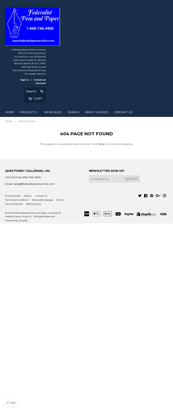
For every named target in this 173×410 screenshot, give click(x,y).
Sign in (24, 80)
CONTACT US (123, 112)
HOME (9, 112)
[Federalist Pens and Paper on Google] (158, 196)
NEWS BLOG (53, 112)
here (101, 144)
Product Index (13, 195)
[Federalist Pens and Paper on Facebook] (145, 196)
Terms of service (14, 204)
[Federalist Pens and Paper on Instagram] (164, 196)
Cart (37, 99)
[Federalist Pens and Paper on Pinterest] (151, 196)
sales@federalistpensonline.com (34, 183)
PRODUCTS (28, 112)
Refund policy (33, 204)
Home (8, 121)
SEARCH (73, 112)
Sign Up (132, 179)
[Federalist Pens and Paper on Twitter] (140, 196)
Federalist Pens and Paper (33, 213)
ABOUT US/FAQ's (97, 112)
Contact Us (41, 195)
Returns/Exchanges (42, 199)
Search (28, 195)
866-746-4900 (32, 177)
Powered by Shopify (16, 220)
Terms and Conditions (17, 199)
